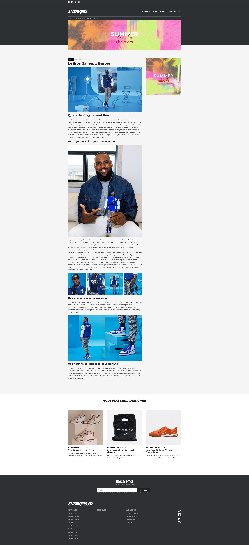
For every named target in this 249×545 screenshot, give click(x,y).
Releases (162, 11)
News (155, 11)
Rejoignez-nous (131, 516)
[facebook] (72, 2)
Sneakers (70, 18)
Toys (80, 18)
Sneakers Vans (73, 538)
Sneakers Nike (74, 447)
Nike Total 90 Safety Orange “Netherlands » (159, 451)
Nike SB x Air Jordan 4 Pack (81, 450)
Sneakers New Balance (75, 529)
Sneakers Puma (112, 447)
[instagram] (69, 2)
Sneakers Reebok (73, 535)
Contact (129, 522)
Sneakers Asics (73, 522)
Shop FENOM (145, 11)
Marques (172, 11)
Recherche (179, 11)
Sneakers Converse (74, 526)
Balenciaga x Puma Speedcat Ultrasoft (120, 451)
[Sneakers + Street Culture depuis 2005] (80, 504)
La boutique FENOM (132, 519)
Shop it (162, 447)
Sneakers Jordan (73, 516)
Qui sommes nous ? (132, 513)
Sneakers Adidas (73, 519)
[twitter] (75, 2)
